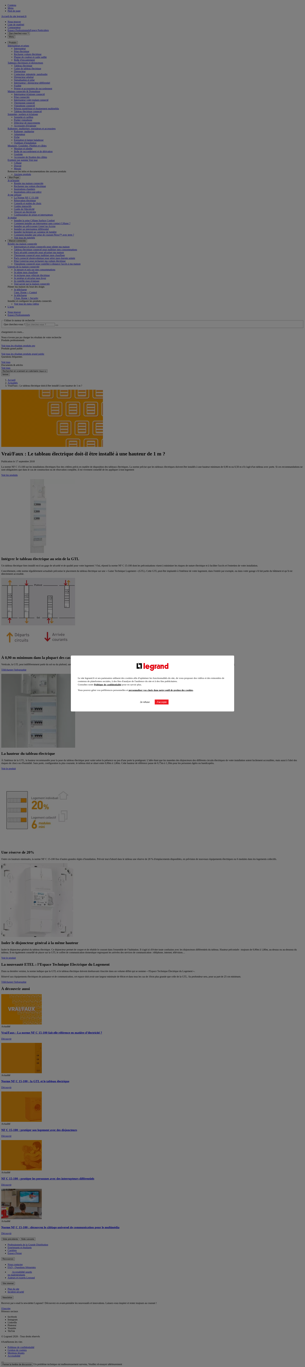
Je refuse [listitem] (145, 702)
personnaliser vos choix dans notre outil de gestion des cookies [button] (161, 690)
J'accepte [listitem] (162, 702)
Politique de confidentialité (107, 684)
